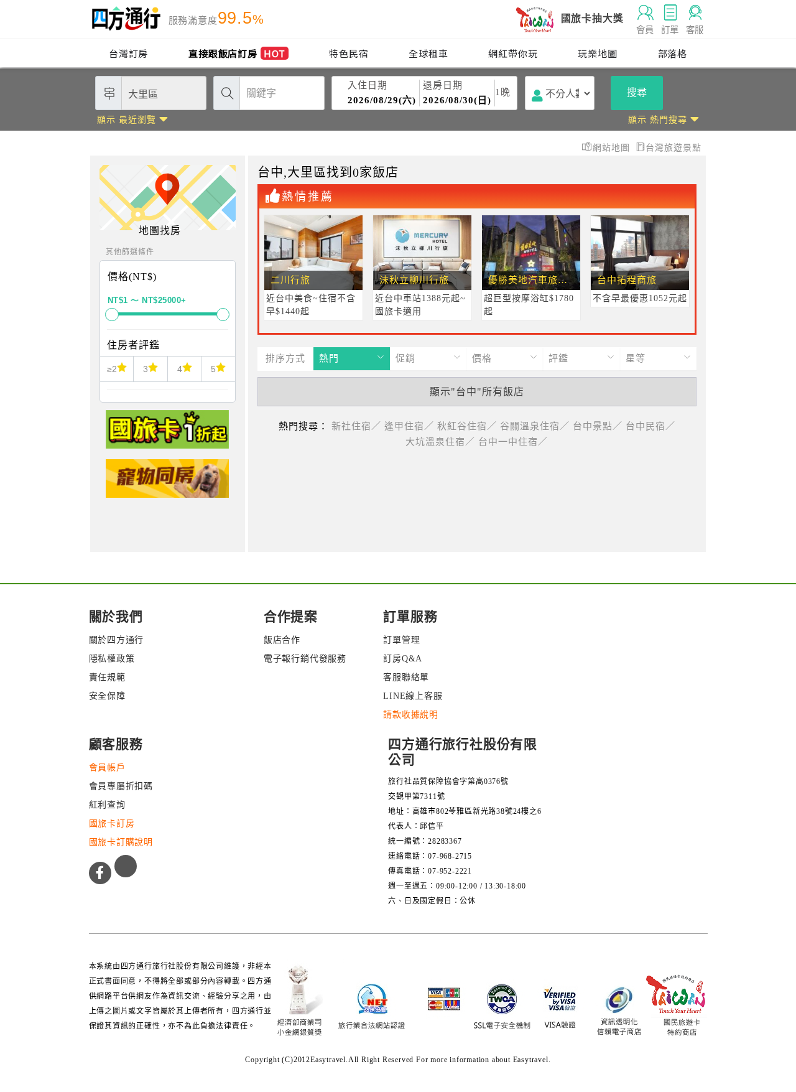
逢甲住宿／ (409, 426)
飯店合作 (282, 640)
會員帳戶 (107, 767)
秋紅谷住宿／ (467, 426)
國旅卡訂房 (112, 823)
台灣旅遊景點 (673, 147)
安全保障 (107, 696)
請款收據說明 (410, 714)
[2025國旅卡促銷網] (167, 434)
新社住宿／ (356, 426)
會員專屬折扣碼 (121, 786)
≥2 (112, 369)
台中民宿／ (650, 426)
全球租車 (428, 53)
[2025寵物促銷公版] (167, 483)
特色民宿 (348, 53)
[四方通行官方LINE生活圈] (125, 866)
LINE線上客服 (412, 696)
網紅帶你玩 (512, 53)
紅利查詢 (107, 805)
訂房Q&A (402, 658)
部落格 (672, 53)
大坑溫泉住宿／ (440, 442)
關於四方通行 (116, 640)
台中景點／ (597, 426)
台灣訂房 (128, 53)
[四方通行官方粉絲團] (100, 873)
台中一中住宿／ (513, 442)
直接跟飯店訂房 (236, 53)
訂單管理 (401, 640)
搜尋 (637, 92)
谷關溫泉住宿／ (535, 426)
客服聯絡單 (406, 677)
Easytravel (530, 1059)
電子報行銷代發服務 (305, 658)
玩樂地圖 (597, 53)
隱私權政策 (112, 658)
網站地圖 (613, 147)
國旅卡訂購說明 (121, 842)
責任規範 (107, 677)
